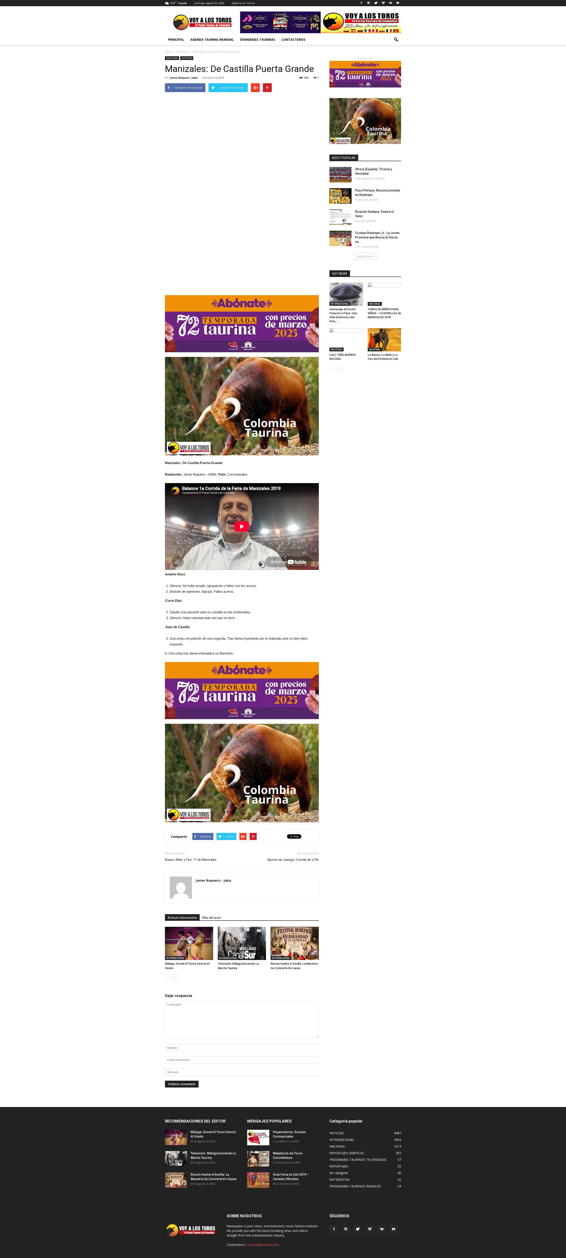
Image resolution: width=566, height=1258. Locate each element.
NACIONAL (172, 58)
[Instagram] (368, 3)
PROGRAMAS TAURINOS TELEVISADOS (357, 1159)
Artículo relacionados (182, 917)
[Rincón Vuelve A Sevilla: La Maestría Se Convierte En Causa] (295, 943)
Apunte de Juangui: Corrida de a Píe (293, 860)
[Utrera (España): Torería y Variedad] (340, 174)
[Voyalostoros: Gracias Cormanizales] (258, 1137)
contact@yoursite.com (263, 1245)
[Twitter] (376, 3)
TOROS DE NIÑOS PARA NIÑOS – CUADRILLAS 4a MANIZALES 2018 (384, 313)
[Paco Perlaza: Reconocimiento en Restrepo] (340, 196)
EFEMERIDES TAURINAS (257, 39)
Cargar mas (363, 256)
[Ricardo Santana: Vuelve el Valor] (340, 217)
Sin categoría (338, 1173)
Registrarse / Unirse (243, 3)
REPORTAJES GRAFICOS (346, 1153)
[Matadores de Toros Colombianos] (258, 1159)
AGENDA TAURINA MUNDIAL (212, 39)
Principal (176, 39)
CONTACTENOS (293, 39)
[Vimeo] (383, 3)
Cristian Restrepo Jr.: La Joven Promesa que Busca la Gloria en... (377, 237)
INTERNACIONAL (175, 958)
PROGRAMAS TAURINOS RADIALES (355, 1186)
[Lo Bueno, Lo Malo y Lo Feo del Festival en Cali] (384, 339)
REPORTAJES (338, 1166)
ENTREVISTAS (339, 1179)
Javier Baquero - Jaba (184, 77)
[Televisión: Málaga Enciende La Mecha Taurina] (242, 943)
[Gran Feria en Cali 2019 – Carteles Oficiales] (258, 1180)
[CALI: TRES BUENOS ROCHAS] (346, 339)
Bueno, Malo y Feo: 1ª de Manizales (190, 860)
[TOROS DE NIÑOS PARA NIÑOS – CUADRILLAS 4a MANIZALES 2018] (384, 294)
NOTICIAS (187, 58)
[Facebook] (361, 3)
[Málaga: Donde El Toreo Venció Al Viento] (189, 943)
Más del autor (211, 917)
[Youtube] (397, 3)
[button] (395, 39)
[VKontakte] (390, 3)
